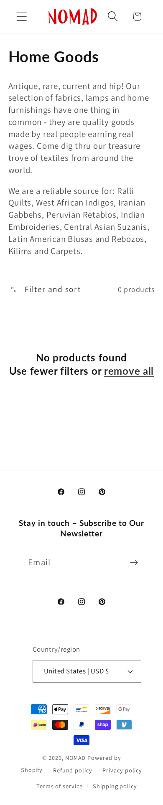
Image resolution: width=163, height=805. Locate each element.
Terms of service (59, 786)
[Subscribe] (134, 562)
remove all (129, 371)
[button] (21, 16)
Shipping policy (115, 786)
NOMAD (75, 758)
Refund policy (72, 770)
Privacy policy (122, 770)
